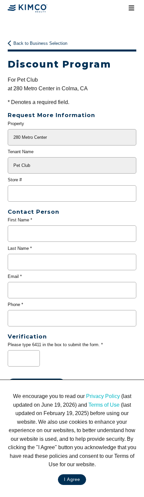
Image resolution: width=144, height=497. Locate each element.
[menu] (131, 8)
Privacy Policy (103, 396)
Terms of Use (104, 405)
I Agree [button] (72, 479)
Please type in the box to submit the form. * (55, 344)
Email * (15, 276)
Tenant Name (20, 151)
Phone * (15, 304)
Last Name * (20, 248)
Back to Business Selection (40, 43)
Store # (15, 179)
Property (16, 123)
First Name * (20, 219)
